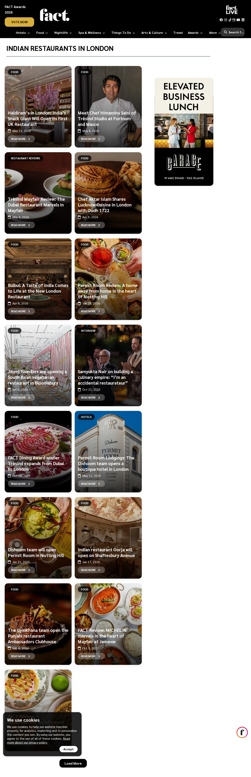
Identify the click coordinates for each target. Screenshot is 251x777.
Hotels (86, 417)
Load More (73, 763)
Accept (68, 749)
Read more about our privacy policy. (38, 740)
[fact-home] (54, 15)
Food (14, 72)
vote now (19, 22)
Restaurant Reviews (25, 158)
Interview (88, 330)
